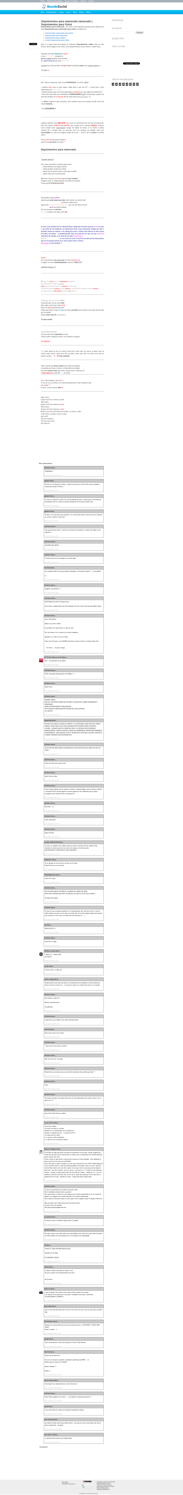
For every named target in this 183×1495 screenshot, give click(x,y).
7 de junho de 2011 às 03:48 (51, 945)
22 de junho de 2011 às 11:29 (51, 1063)
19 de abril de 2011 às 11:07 (51, 562)
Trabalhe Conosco (68, 1484)
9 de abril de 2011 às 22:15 (51, 536)
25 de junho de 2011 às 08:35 (52, 1076)
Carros (68, 12)
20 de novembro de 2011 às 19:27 (53, 1414)
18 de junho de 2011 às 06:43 (52, 1010)
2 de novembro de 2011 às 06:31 (52, 1333)
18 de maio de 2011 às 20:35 (51, 767)
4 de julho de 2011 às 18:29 (51, 1117)
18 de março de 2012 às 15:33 (52, 1442)
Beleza (88, 12)
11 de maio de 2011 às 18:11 (51, 739)
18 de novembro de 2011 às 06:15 (53, 1400)
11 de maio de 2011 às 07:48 (51, 714)
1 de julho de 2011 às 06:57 (51, 1104)
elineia (46, 1267)
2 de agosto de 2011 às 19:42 (52, 1180)
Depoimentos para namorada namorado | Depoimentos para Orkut (66, 23)
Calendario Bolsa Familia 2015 (106, 1482)
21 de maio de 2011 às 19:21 (51, 810)
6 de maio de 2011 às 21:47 (51, 677)
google (46, 1339)
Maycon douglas (50, 1149)
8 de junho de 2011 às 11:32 (51, 960)
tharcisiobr (48, 1306)
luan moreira (48, 1419)
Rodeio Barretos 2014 (103, 1483)
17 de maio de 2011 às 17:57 (51, 754)
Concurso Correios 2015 (104, 1485)
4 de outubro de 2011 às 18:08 (52, 1316)
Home (42, 1)
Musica (81, 12)
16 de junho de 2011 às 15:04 (52, 989)
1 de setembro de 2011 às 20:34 (52, 1283)
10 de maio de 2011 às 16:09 (51, 690)
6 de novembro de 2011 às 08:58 (52, 1346)
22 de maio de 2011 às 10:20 (51, 836)
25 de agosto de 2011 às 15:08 (52, 1239)
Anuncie (83, 1)
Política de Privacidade (54, 1)
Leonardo (47, 1217)
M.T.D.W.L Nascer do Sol (53, 657)
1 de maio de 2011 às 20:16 (51, 592)
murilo (46, 966)
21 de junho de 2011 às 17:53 (52, 1050)
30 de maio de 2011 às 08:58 (51, 882)
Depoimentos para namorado (56, 35)
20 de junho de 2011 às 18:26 (52, 1037)
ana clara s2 (48, 1434)
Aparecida (47, 720)
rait (45, 925)
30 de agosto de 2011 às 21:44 (52, 1261)
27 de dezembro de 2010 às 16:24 (53, 475)
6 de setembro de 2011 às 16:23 (52, 1300)
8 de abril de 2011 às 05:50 (51, 505)
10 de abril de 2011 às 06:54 (51, 549)
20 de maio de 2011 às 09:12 (51, 797)
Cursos (61, 12)
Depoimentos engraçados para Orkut (59, 33)
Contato (91, 1)
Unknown (47, 526)
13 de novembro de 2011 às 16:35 (53, 1387)
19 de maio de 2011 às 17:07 (51, 780)
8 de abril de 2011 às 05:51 (51, 521)
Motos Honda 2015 (102, 1488)
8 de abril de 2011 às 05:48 (51, 490)
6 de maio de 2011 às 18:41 (51, 664)
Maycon (47, 1289)
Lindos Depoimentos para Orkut (57, 40)
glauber (47, 481)
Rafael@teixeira (49, 875)
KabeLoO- (48, 860)
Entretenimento (51, 12)
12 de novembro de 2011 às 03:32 (53, 1374)
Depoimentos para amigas (55, 38)
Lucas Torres (48, 1123)
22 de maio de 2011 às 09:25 (51, 823)
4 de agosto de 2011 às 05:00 (52, 1211)
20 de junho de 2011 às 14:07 (52, 1023)
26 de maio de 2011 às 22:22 (51, 854)
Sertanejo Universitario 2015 (105, 1486)
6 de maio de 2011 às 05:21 (51, 610)
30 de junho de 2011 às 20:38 (52, 1089)
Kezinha (47, 568)
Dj (45, 1245)
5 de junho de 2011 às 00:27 (51, 932)
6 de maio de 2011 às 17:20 (51, 651)
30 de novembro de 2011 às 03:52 (53, 1429)
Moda (75, 12)
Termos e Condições (71, 1)
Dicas (42, 12)
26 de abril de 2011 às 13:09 (51, 579)
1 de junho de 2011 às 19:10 (51, 902)
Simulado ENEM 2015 (103, 1489)
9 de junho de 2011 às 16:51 (51, 973)
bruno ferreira (49, 1380)
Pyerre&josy (48, 1321)
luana (46, 1406)
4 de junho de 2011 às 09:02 (51, 919)
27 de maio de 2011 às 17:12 (51, 869)
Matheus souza (49, 951)
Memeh (47, 1352)
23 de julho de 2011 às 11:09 (51, 1143)
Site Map (65, 1482)
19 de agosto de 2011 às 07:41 (52, 1224)
